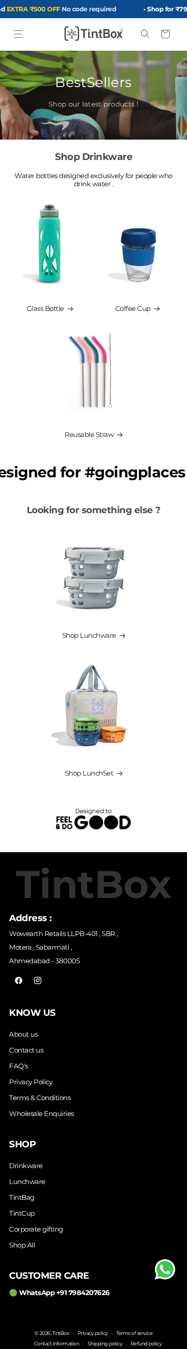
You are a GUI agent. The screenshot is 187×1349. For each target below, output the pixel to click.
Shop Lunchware (89, 635)
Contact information (56, 1343)
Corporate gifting (36, 1229)
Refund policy (146, 1343)
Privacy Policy (30, 1081)
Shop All (22, 1245)
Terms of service (134, 1333)
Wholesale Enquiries (41, 1113)
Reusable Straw (88, 434)
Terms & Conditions (39, 1097)
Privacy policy (93, 1333)
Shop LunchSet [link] (89, 773)
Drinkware (26, 1165)
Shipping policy (105, 1343)
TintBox (60, 1333)
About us (23, 1034)
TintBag (21, 1197)
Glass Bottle (45, 308)
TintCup (22, 1213)
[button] (18, 34)
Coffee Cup (133, 308)
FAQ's (18, 1066)
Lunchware (27, 1181)
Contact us (26, 1050)
